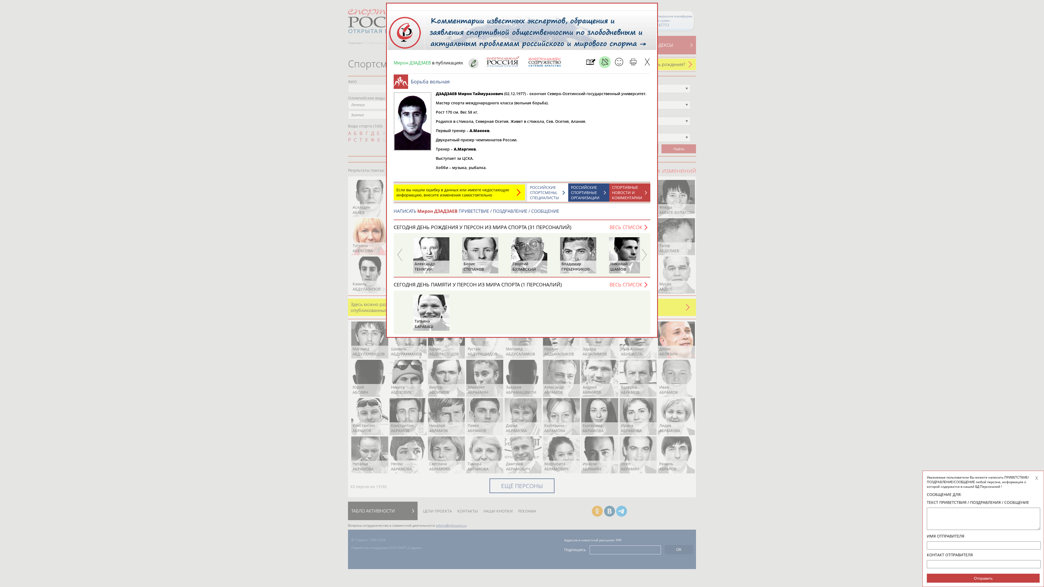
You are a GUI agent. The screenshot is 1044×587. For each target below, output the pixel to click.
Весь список (626, 227)
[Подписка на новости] (590, 62)
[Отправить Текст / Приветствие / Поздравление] (619, 62)
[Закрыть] (647, 62)
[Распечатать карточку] (633, 62)
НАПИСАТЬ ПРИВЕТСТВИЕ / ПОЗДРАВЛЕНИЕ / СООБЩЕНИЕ (476, 211)
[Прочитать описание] (605, 62)
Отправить (983, 578)
